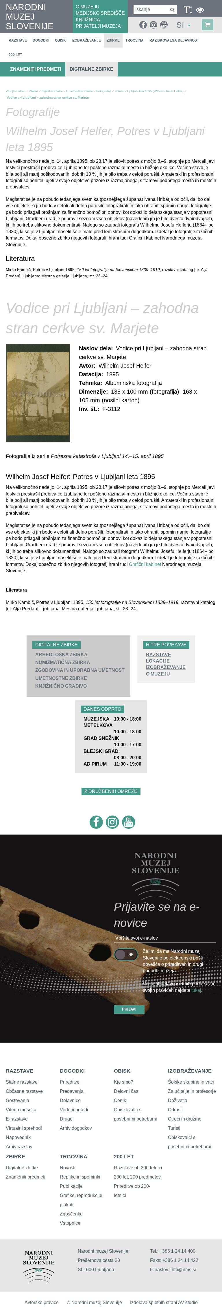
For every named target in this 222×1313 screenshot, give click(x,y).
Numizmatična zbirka (62, 662)
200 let (15, 55)
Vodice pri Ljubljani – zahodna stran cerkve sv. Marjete (48, 97)
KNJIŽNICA (88, 19)
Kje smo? (123, 1082)
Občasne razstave (24, 1091)
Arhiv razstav (19, 1146)
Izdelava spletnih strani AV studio (164, 1302)
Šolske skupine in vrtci (191, 1082)
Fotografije (103, 91)
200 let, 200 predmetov (137, 1176)
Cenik (120, 1100)
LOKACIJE (158, 661)
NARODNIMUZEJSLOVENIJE (29, 16)
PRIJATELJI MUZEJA (98, 26)
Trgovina (134, 40)
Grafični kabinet (145, 564)
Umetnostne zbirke (61, 678)
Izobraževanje (86, 40)
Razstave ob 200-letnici (138, 1167)
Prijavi (129, 1009)
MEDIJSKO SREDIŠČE (100, 13)
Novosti (67, 1167)
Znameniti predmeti (35, 69)
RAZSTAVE (158, 654)
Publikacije (71, 1186)
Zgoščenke (71, 1213)
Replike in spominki (80, 1176)
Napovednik (18, 1137)
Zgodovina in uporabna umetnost (80, 670)
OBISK (122, 1071)
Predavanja (72, 1091)
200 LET (124, 1156)
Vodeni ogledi (74, 1109)
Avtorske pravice (42, 1302)
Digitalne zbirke (91, 69)
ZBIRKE (15, 1156)
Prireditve (69, 1082)
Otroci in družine (184, 1118)
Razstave (18, 40)
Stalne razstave (22, 1082)
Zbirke (113, 40)
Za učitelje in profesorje (192, 1091)
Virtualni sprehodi (24, 1128)
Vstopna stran (15, 91)
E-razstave (17, 1118)
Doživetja (177, 1100)
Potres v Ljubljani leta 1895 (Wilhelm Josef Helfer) (149, 91)
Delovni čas (126, 1091)
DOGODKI (72, 1071)
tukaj (196, 990)
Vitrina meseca (21, 1109)
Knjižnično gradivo (61, 686)
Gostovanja (17, 1100)
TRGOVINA (73, 1156)
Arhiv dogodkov (76, 1128)
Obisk (60, 40)
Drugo (66, 1118)
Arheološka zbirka (61, 654)
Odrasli (175, 1109)
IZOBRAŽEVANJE (166, 667)
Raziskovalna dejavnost (174, 40)
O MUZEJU (87, 6)
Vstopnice (70, 1223)
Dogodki (41, 40)
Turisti (174, 1128)
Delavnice (70, 1100)
